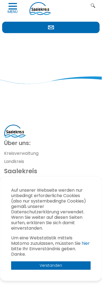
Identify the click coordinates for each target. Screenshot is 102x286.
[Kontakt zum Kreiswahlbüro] (51, 27)
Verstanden (51, 265)
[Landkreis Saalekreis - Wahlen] (40, 8)
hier (86, 243)
